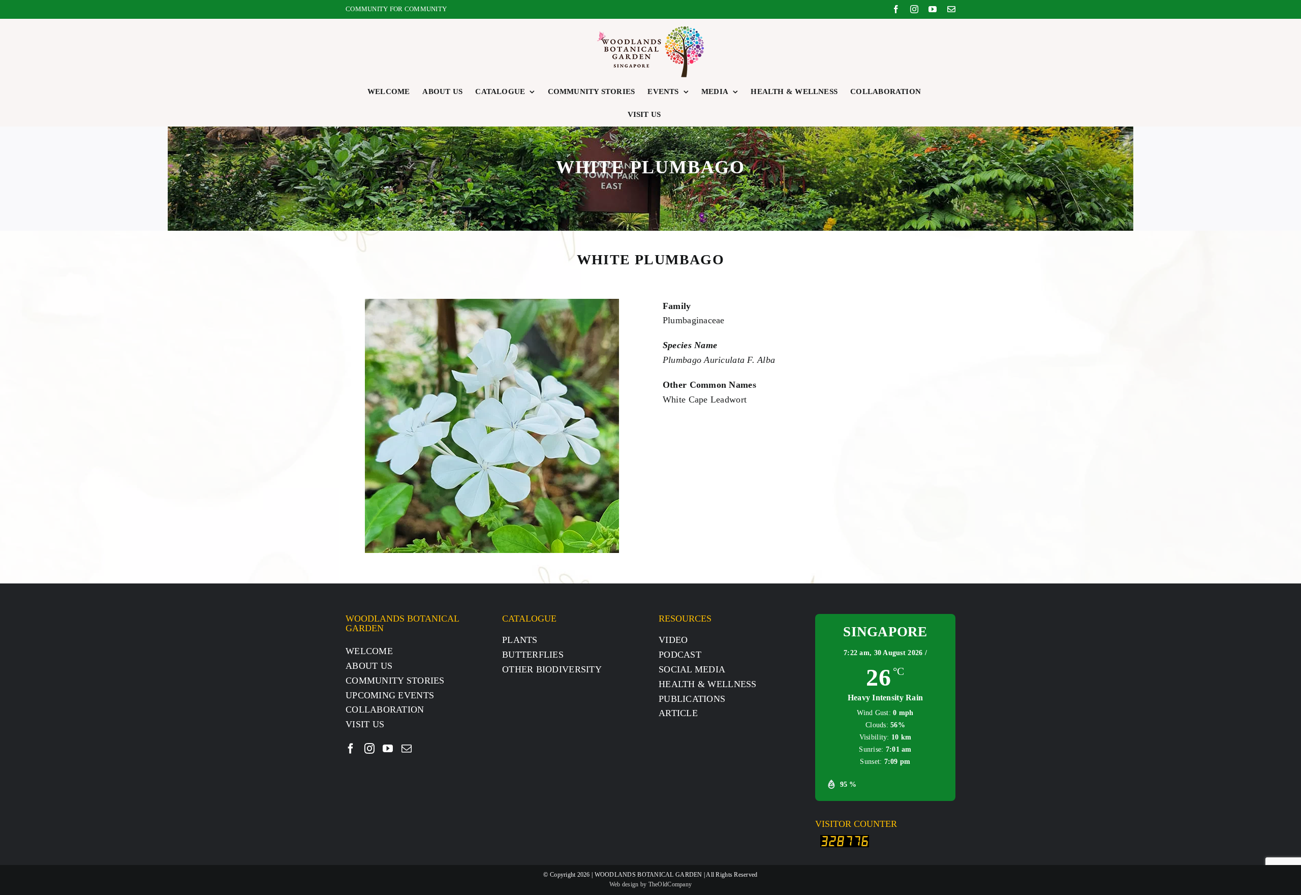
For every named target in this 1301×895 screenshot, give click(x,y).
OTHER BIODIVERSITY (552, 669)
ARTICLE (678, 713)
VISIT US (365, 724)
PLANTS (520, 640)
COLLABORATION (385, 709)
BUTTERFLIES (533, 655)
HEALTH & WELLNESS (708, 684)
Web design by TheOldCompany (650, 884)
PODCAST (680, 655)
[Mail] (406, 749)
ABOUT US (369, 666)
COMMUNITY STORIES (395, 680)
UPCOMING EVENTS (390, 695)
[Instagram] (369, 749)
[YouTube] (388, 749)
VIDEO (673, 640)
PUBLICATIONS (692, 699)
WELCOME (369, 651)
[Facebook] (351, 749)
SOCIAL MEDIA (692, 669)
